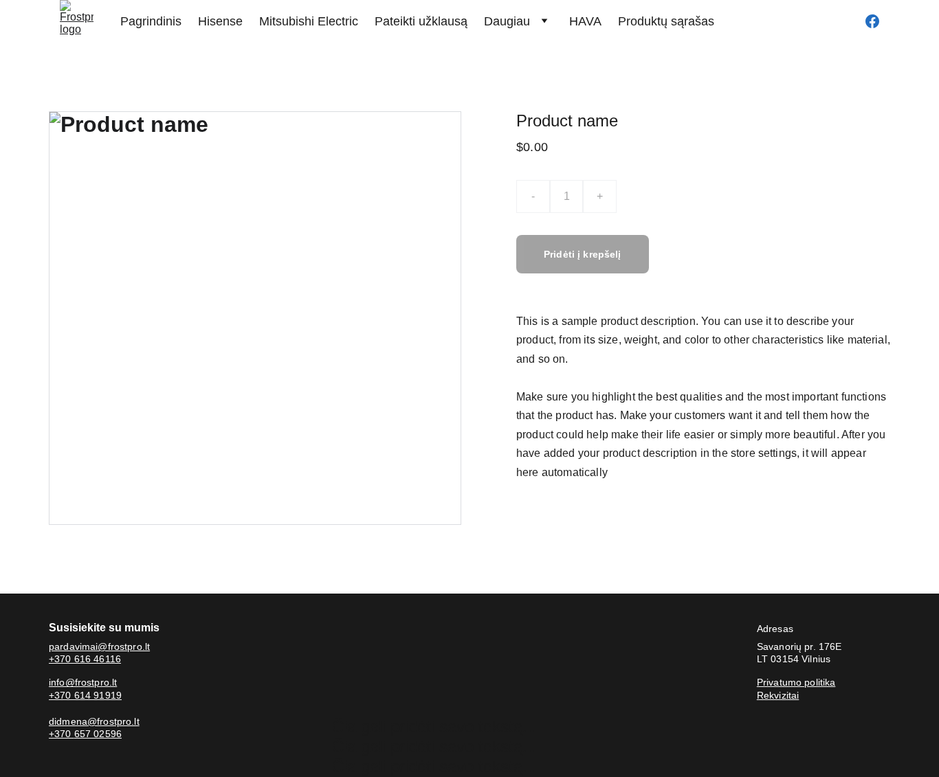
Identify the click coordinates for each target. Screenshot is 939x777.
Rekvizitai (778, 695)
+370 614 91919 (85, 695)
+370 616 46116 (85, 658)
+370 (61, 733)
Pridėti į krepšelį (582, 254)
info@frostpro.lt (83, 682)
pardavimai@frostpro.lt (99, 646)
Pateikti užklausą (421, 21)
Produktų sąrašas (666, 21)
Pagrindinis (150, 21)
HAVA (585, 21)
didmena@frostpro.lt (94, 721)
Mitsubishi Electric (308, 21)
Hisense (220, 21)
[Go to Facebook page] (872, 21)
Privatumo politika (796, 682)
